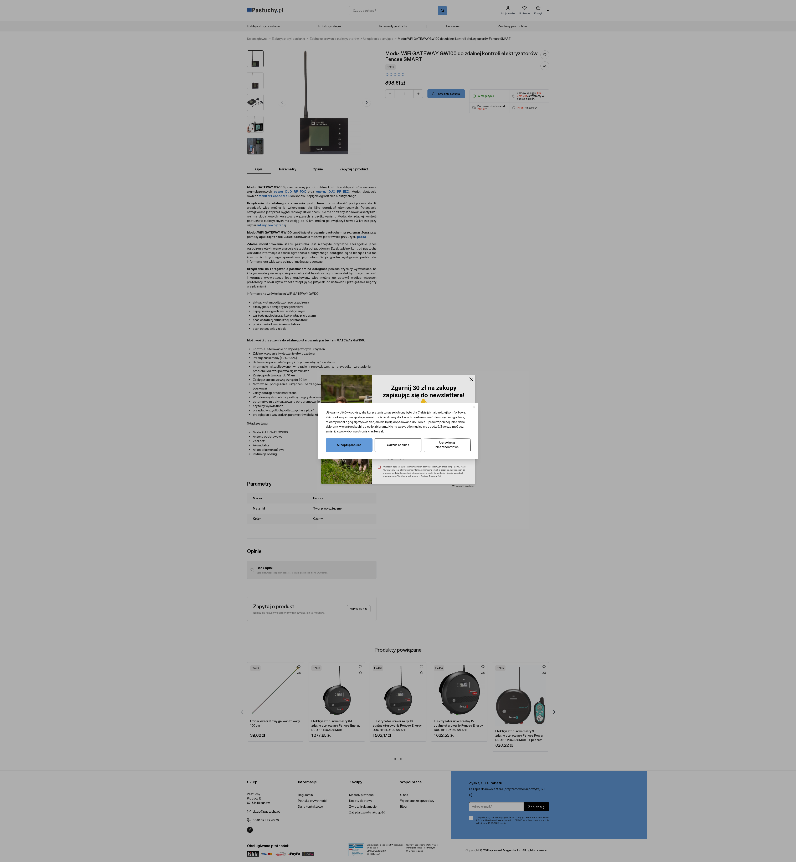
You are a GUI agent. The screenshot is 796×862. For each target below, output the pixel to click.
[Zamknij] (474, 407)
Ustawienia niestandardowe (447, 445)
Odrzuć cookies (398, 445)
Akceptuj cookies (349, 445)
